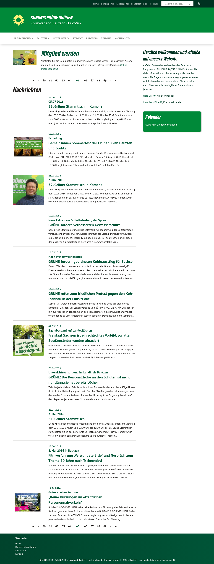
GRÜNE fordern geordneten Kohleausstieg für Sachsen (91, 261)
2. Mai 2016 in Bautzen (63, 450)
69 (105, 80)
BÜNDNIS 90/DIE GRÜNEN (52, 17)
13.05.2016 (54, 289)
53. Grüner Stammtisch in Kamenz (75, 106)
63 (63, 80)
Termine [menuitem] (106, 38)
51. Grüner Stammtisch (66, 418)
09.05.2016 (54, 326)
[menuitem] (96, 4)
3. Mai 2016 (56, 414)
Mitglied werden (60, 53)
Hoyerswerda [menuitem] (61, 38)
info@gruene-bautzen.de (160, 560)
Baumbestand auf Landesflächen (70, 330)
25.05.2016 (54, 175)
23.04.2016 (54, 446)
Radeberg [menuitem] (92, 38)
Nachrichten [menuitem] (122, 38)
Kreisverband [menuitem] (22, 38)
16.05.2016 (54, 252)
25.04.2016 (54, 409)
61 (50, 80)
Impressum (20, 550)
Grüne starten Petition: (63, 492)
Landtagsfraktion (139, 3)
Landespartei (122, 3)
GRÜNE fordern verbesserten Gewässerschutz (84, 224)
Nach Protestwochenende (65, 257)
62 (56, 80)
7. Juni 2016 (56, 180)
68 (98, 80)
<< (33, 80)
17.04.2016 (54, 488)
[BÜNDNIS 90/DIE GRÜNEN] (18, 20)
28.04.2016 (54, 368)
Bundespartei (107, 3)
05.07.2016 (55, 102)
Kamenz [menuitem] (78, 38)
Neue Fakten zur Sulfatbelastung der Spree (77, 220)
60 (44, 80)
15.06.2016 (54, 134)
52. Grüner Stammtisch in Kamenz (75, 184)
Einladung (55, 138)
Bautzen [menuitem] (42, 38)
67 (92, 80)
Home (96, 3)
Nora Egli (148, 95)
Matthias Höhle (151, 102)
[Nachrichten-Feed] (199, 4)
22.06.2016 (54, 97)
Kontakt (154, 3)
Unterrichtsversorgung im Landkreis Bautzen (78, 372)
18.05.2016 (54, 216)
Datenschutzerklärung (25, 547)
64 (69, 80)
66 (85, 80)
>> (116, 80)
